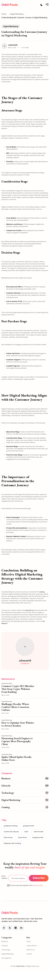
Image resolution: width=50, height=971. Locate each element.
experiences (29, 610)
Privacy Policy (38, 885)
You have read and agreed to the (26, 885)
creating (42, 592)
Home (3, 14)
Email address (4, 877)
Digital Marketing (16, 14)
